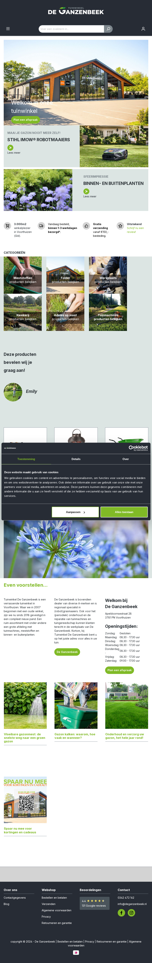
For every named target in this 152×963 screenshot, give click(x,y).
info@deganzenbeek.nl (132, 904)
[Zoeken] (108, 29)
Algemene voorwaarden (56, 910)
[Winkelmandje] (150, 27)
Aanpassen (73, 512)
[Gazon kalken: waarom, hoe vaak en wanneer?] (75, 707)
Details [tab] (76, 458)
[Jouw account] (143, 28)
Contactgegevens (15, 897)
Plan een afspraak (26, 119)
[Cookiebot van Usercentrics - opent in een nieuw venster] (131, 448)
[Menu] (8, 28)
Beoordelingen (90, 890)
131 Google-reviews (94, 905)
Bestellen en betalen (54, 897)
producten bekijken (22, 282)
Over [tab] (126, 458)
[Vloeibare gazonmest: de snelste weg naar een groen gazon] (25, 707)
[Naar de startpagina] (76, 12)
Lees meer (13, 152)
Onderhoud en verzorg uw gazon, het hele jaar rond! (124, 736)
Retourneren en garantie (57, 922)
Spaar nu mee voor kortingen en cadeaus (20, 830)
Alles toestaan (124, 512)
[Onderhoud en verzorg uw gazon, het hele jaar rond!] (126, 707)
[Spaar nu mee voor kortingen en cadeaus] (25, 802)
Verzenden (48, 904)
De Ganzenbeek (67, 651)
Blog (6, 904)
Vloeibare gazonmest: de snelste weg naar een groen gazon (24, 737)
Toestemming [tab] (26, 458)
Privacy (46, 916)
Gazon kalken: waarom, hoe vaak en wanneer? (74, 736)
